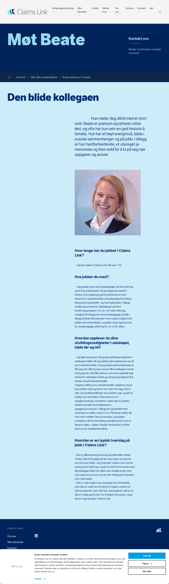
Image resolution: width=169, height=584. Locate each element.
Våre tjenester (15, 542)
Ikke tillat (147, 571)
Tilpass (145, 563)
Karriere (12, 547)
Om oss (11, 536)
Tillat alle (147, 556)
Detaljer (38, 579)
